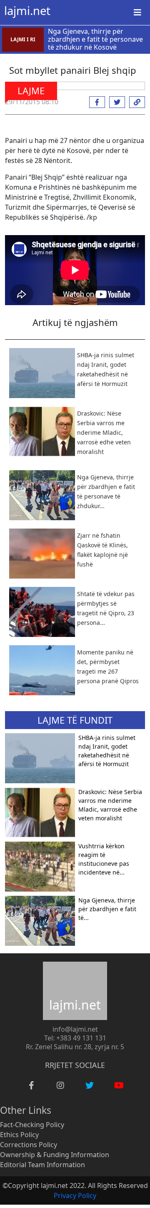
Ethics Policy (19, 1134)
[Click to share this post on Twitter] (115, 102)
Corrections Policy (28, 1144)
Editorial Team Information (42, 1164)
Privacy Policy (75, 1195)
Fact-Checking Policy (32, 1124)
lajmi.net (27, 10)
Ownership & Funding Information (54, 1154)
